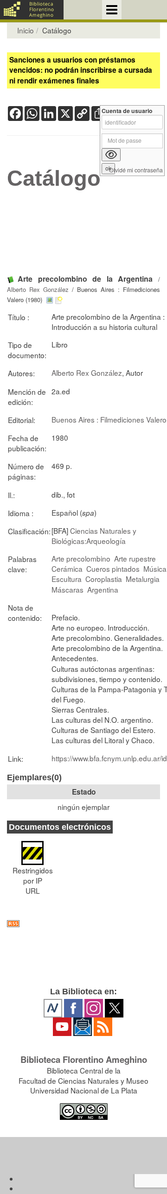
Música (155, 568)
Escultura (66, 579)
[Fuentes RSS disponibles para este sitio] (83, 923)
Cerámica (67, 568)
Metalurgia (143, 579)
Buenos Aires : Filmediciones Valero (109, 419)
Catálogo (54, 178)
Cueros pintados (113, 568)
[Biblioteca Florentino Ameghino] (32, 9)
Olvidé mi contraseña (136, 170)
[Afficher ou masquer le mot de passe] (111, 154)
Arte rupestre (135, 558)
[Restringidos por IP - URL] (32, 848)
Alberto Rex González (38, 289)
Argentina (102, 589)
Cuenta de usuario (127, 111)
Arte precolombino (80, 558)
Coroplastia (103, 579)
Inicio (25, 30)
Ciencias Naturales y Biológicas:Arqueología (93, 535)
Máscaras (67, 589)
